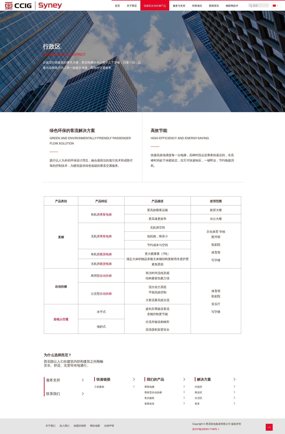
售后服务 (149, 398)
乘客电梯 (106, 214)
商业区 (198, 392)
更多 (197, 403)
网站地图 (95, 425)
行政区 (198, 386)
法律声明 (109, 425)
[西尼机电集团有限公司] (33, 5)
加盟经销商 (80, 425)
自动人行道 (61, 319)
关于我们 (50, 425)
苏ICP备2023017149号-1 (205, 429)
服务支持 (53, 379)
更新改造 (149, 403)
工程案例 (99, 386)
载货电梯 (106, 254)
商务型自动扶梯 (153, 392)
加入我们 (64, 425)
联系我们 (53, 393)
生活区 (198, 398)
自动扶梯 (106, 275)
